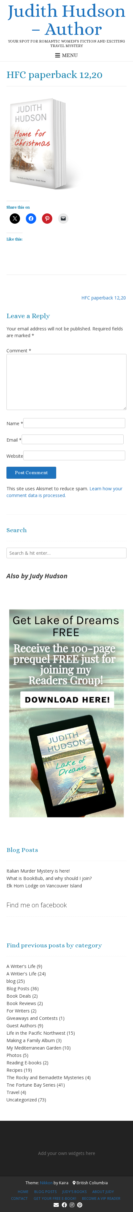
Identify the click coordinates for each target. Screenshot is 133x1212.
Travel (12, 1092)
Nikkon (46, 1183)
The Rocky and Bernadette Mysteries (45, 1077)
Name (14, 423)
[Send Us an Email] (56, 1205)
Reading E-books (24, 1063)
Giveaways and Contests (32, 1018)
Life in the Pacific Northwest (36, 1033)
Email (14, 440)
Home (23, 1191)
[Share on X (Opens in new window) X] (15, 218)
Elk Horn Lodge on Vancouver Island (44, 886)
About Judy (103, 1191)
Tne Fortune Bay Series (31, 1085)
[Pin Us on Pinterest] (79, 1205)
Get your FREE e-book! (55, 1198)
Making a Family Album (30, 1040)
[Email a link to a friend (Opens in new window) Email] (63, 218)
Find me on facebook (36, 905)
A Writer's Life (21, 966)
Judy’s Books (74, 1191)
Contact (19, 1198)
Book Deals (18, 996)
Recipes (14, 1070)
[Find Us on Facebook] (64, 1205)
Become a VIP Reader (101, 1198)
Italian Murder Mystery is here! (38, 871)
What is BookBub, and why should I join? (49, 878)
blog (10, 981)
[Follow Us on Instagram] (72, 1205)
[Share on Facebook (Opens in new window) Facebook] (31, 218)
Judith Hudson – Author (66, 20)
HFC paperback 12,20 (103, 298)
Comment (18, 350)
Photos (14, 1055)
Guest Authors (21, 1025)
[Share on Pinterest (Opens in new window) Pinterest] (47, 218)
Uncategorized (21, 1100)
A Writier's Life (21, 974)
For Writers (18, 1011)
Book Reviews (21, 1003)
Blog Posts (17, 988)
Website (14, 456)
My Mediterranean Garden (33, 1048)
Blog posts (45, 1191)
